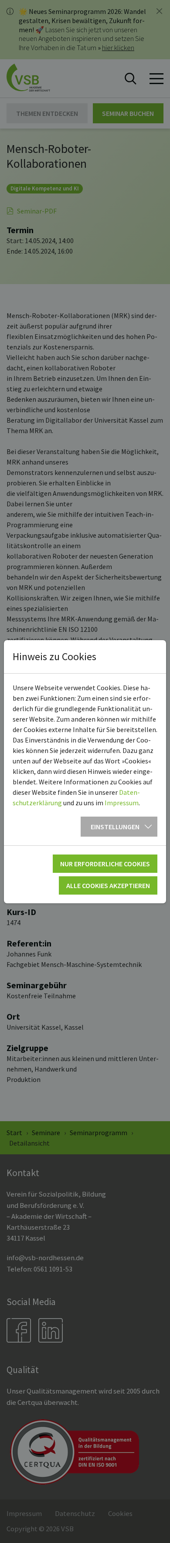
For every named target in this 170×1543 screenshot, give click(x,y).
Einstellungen (115, 826)
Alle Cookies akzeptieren (108, 885)
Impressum (122, 802)
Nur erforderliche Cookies (105, 863)
